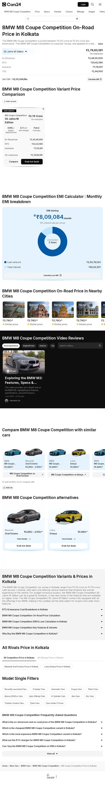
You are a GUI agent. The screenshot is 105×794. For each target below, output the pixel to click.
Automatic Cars (58, 689)
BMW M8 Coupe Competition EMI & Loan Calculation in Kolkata (34, 621)
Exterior (43, 346)
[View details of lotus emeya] (69, 526)
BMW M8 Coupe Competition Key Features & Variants (29, 627)
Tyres (53, 346)
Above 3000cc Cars (14, 696)
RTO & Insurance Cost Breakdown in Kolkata (25, 609)
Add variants (11, 101)
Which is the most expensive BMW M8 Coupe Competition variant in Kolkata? (42, 734)
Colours (69, 11)
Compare (13, 161)
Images (92, 11)
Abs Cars (76, 696)
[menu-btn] (100, 4)
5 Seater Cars (39, 689)
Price (37, 11)
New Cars (15, 766)
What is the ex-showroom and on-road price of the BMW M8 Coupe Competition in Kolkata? (49, 722)
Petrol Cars (93, 689)
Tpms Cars (35, 703)
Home (5, 766)
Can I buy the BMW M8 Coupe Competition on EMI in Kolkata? (34, 746)
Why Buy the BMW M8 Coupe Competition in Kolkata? (30, 633)
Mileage (80, 11)
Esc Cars (90, 696)
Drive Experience (11, 346)
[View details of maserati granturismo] (24, 526)
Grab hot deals (32, 161)
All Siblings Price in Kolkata (50, 657)
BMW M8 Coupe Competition (17, 11)
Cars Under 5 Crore (54, 703)
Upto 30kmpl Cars (37, 696)
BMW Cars (26, 766)
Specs (47, 11)
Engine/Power (29, 346)
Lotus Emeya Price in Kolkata (57, 666)
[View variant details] (24, 137)
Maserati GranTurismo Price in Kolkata (21, 666)
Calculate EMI (93, 79)
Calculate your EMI (50, 275)
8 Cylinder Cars (58, 696)
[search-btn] (92, 4)
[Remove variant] (43, 108)
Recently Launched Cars (16, 689)
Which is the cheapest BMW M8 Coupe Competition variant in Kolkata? (38, 728)
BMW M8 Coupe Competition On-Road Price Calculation (31, 615)
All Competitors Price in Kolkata (19, 657)
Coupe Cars (76, 689)
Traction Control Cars (14, 703)
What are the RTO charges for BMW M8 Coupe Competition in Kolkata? (38, 740)
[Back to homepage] (11, 4)
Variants (57, 11)
